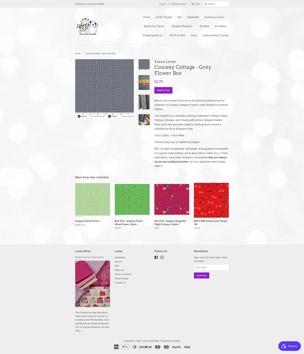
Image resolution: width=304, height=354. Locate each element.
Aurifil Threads (163, 17)
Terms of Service (123, 274)
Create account (179, 3)
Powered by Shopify (170, 340)
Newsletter (193, 17)
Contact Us (120, 282)
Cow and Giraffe (151, 340)
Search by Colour (214, 17)
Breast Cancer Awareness (89, 257)
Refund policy (121, 278)
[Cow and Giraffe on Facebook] (156, 257)
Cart (197, 3)
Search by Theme (154, 26)
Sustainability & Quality (216, 35)
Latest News (83, 251)
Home (146, 17)
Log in (163, 3)
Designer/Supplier (182, 26)
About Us (119, 270)
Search (118, 261)
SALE (194, 35)
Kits (179, 17)
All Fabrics (220, 26)
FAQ (117, 265)
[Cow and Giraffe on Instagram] (162, 257)
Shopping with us (152, 35)
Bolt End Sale (177, 35)
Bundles (204, 26)
